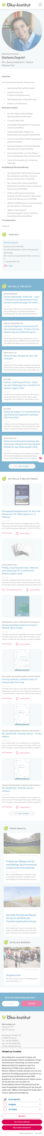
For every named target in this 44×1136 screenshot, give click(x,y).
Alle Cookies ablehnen (22, 1122)
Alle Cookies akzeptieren (22, 1128)
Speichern (22, 1116)
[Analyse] (5, 1105)
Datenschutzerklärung (18, 1092)
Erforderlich (14, 1099)
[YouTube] (5, 1110)
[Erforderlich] (5, 1100)
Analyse (12, 1104)
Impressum (38, 1133)
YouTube (12, 1109)
